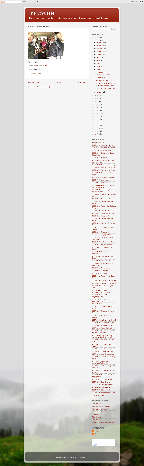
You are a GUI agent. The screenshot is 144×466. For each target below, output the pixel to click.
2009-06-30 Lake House (101, 180)
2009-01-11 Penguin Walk (101, 216)
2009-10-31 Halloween (100, 157)
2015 (97, 110)
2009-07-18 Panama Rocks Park (104, 177)
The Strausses (42, 13)
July (98, 57)
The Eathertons (97, 417)
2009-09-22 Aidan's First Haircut (103, 167)
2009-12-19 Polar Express (101, 150)
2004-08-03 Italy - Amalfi (101, 387)
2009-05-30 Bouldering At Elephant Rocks (101, 190)
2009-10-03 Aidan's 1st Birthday (103, 165)
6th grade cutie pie (102, 80)
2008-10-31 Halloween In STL (103, 242)
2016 (97, 107)
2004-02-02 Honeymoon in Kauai (104, 393)
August (99, 54)
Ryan (96, 434)
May (98, 63)
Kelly (96, 431)
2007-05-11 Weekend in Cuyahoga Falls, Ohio (100, 362)
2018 (97, 102)
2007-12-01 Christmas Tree (102, 304)
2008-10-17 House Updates (102, 244)
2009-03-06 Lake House (101, 210)
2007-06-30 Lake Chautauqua (103, 354)
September (101, 51)
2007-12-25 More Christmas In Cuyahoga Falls (103, 295)
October (100, 48)
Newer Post (33, 82)
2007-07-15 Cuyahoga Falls (102, 349)
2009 (97, 128)
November (100, 45)
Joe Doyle (95, 414)
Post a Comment (36, 73)
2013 (97, 116)
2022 (97, 37)
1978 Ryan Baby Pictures (101, 395)
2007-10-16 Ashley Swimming (102, 328)
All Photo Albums (98, 142)
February (100, 72)
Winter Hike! (100, 78)
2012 (97, 119)
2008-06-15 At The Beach (101, 268)
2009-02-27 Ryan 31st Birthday (103, 213)
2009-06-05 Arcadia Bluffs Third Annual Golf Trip (103, 186)
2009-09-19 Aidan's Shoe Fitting (103, 170)
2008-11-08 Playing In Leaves (103, 235)
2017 (97, 104)
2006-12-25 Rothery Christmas (103, 385)
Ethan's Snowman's (103, 75)
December (100, 42)
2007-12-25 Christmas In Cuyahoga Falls (101, 300)
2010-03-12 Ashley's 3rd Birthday (104, 148)
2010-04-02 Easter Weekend (102, 145)
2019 (97, 98)
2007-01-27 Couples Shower (102, 379)
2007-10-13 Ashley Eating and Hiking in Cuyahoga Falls (103, 331)
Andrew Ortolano (98, 412)
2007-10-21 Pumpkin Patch (102, 325)
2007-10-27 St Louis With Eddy (103, 323)
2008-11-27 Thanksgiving (101, 232)
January (100, 92)
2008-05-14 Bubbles (99, 273)
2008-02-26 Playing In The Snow (104, 283)
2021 (97, 40)
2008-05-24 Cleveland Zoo (101, 270)
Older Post (82, 82)
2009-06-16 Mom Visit (100, 183)
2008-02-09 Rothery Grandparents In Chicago (101, 291)
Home (58, 82)
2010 (97, 125)
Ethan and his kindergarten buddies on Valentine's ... (106, 84)
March (99, 69)
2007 (97, 134)
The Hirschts (96, 420)
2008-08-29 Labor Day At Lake (103, 261)
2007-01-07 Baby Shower (101, 382)
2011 (97, 122)
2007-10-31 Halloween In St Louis (104, 320)
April (98, 66)
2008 (97, 131)
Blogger (84, 457)
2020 (97, 96)
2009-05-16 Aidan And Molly (102, 199)
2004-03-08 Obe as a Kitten (102, 390)
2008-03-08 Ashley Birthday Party (104, 280)
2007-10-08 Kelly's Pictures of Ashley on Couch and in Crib (103, 336)
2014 (97, 113)
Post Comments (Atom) (45, 87)
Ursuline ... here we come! (105, 88)
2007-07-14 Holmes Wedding (102, 351)
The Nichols (96, 404)
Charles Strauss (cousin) (101, 406)
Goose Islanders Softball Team (103, 422)
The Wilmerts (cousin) (100, 409)
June (98, 60)
